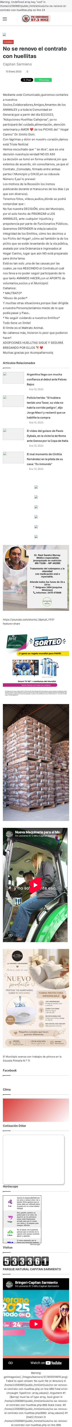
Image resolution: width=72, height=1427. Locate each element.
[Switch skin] (67, 20)
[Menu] (5, 20)
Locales (8, 41)
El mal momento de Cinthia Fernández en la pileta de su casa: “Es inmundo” (45, 459)
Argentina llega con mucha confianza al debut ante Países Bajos (47, 379)
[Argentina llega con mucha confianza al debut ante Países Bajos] (13, 378)
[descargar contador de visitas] (26, 1265)
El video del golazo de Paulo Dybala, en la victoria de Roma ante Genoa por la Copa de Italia (47, 435)
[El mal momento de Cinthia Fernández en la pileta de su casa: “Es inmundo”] (13, 457)
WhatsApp (43, 80)
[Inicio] (36, 19)
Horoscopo (35, 1244)
